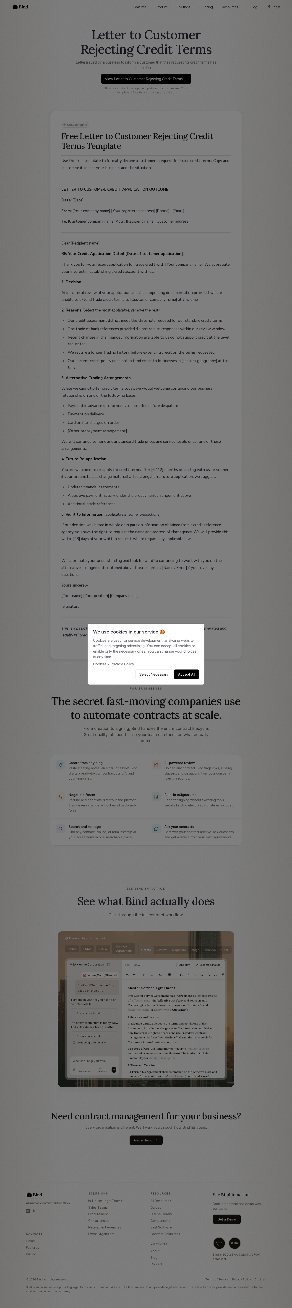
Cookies (100, 664)
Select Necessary (153, 674)
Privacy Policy (122, 664)
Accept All (186, 674)
